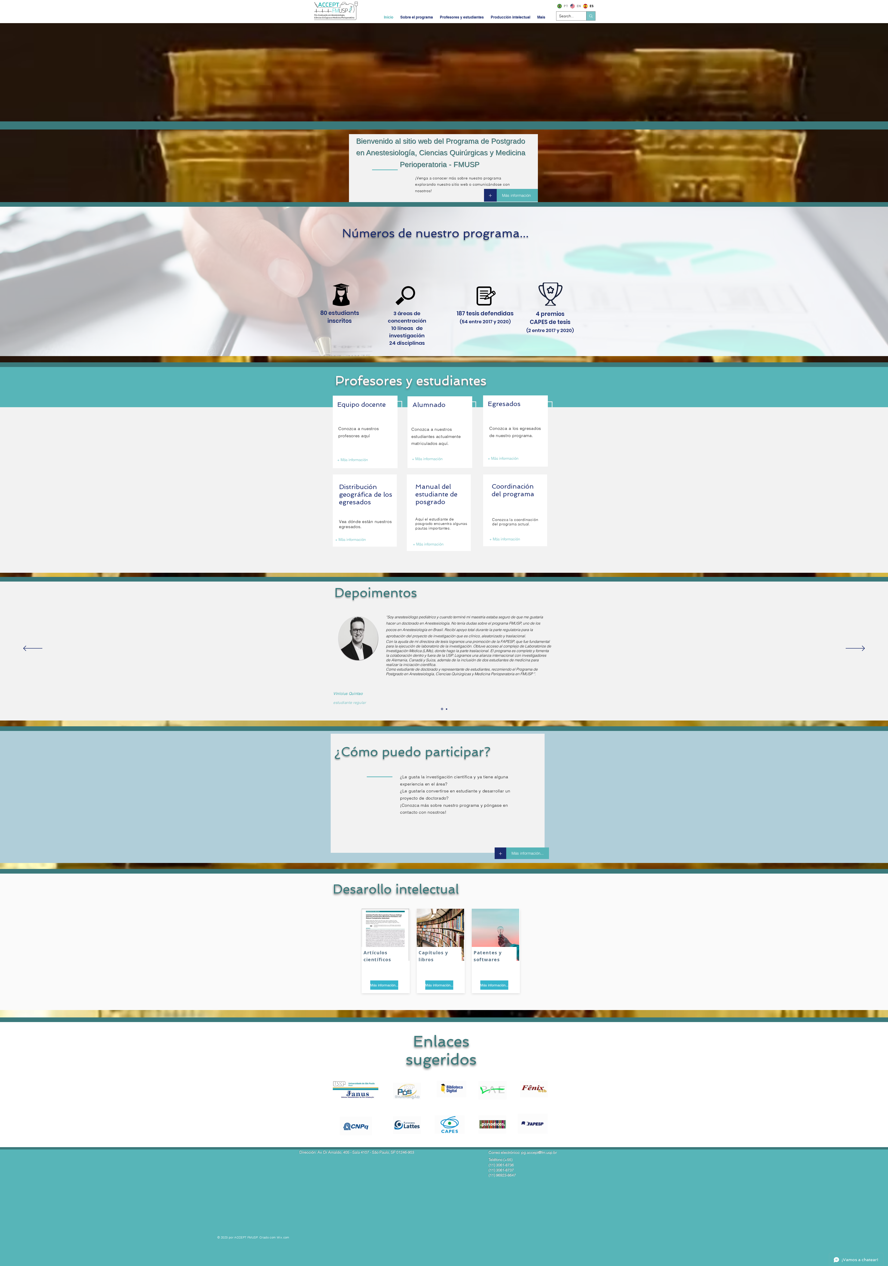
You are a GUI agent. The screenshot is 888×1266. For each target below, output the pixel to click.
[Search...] (590, 16)
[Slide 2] (446, 709)
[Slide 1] (442, 709)
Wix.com (283, 1237)
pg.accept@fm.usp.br (539, 1152)
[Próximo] (855, 649)
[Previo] (32, 649)
